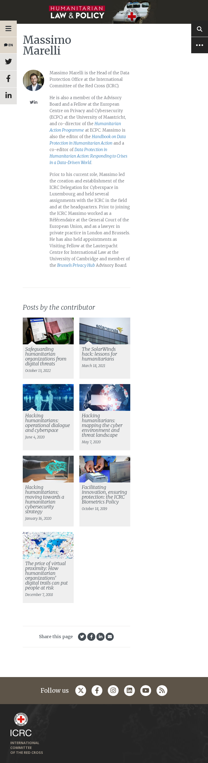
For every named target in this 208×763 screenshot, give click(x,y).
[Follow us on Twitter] (80, 690)
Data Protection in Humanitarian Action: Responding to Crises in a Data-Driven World (88, 156)
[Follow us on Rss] (162, 690)
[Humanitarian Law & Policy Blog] (104, 12)
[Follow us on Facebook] (97, 690)
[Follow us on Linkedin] (129, 690)
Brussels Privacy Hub (76, 265)
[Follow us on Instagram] (113, 690)
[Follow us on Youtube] (145, 690)
